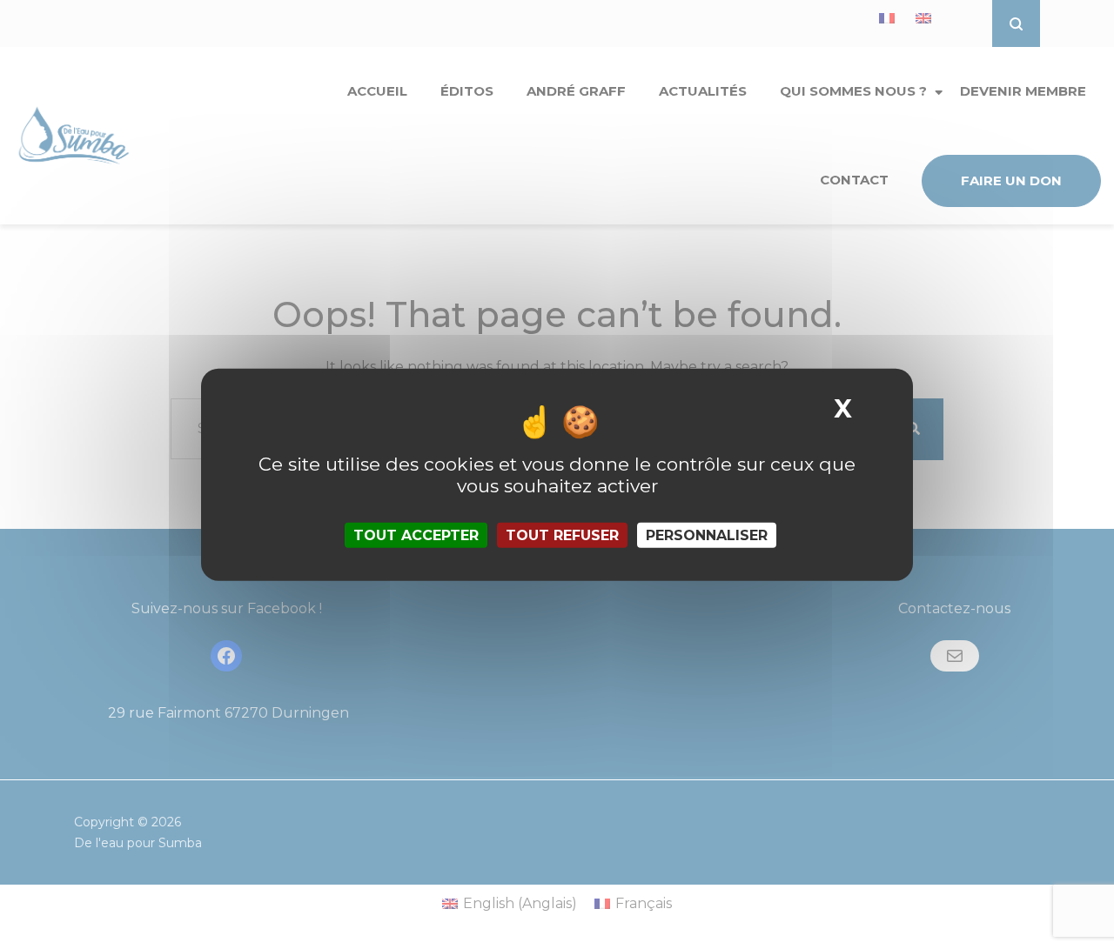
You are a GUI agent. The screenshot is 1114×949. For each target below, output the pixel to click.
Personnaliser (707, 535)
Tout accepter (416, 535)
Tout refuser (562, 535)
